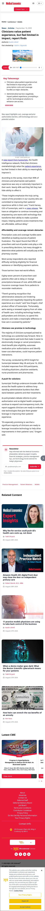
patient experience (33, 166)
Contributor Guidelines (22, 810)
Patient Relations (26, 484)
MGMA (37, 484)
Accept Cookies (25, 907)
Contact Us (22, 798)
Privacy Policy (22, 813)
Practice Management (10, 484)
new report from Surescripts (15, 160)
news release (32, 208)
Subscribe (33, 467)
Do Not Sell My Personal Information (22, 815)
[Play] (10, 67)
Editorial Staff (22, 800)
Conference (12, 22)
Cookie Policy (18, 891)
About (22, 793)
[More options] (41, 67)
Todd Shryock (10, 536)
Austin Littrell (10, 627)
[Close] (41, 870)
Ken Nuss (8, 718)
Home (4, 22)
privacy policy (8, 473)
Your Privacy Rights (22, 818)
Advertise (22, 795)
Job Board (22, 805)
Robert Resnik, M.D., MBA (14, 583)
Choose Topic (20, 9)
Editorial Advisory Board (22, 803)
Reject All (25, 901)
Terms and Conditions (22, 808)
